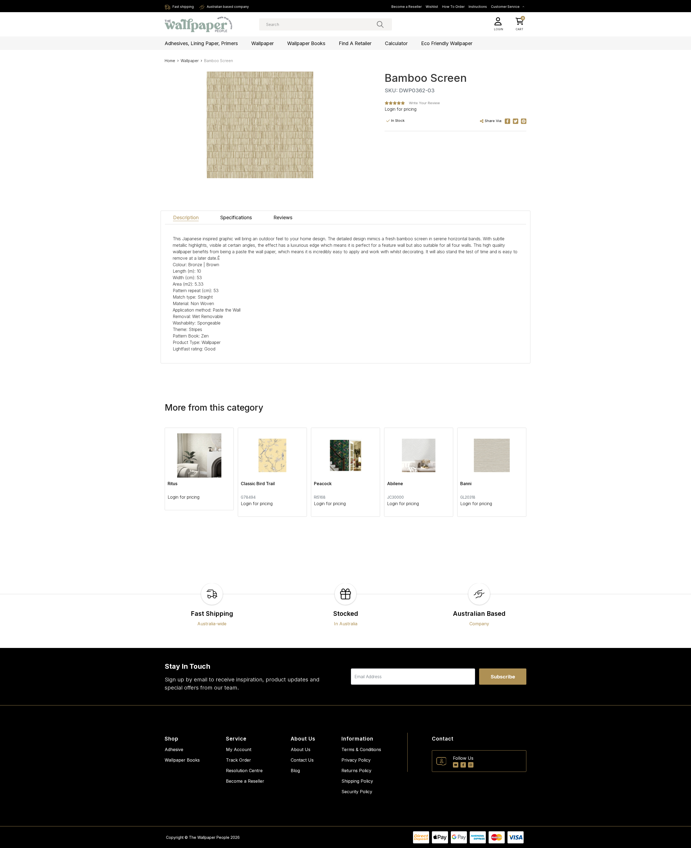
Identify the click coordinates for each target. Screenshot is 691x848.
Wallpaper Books (306, 43)
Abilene (395, 483)
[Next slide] (513, 472)
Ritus (172, 483)
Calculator (396, 43)
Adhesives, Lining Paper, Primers (201, 43)
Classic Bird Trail (258, 483)
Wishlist (432, 7)
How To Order (453, 7)
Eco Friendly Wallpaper (446, 43)
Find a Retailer (355, 43)
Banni (466, 483)
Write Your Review (424, 103)
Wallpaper (262, 43)
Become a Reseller (406, 7)
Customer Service (505, 7)
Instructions (478, 7)
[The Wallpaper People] (198, 24)
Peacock (323, 483)
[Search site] (380, 24)
